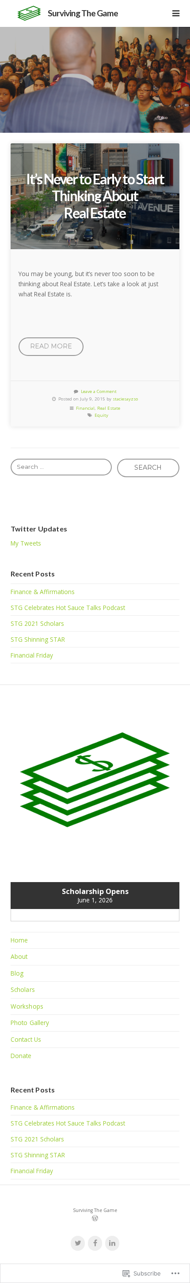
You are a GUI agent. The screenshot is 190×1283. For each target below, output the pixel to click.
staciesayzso (125, 399)
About (19, 956)
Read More (51, 346)
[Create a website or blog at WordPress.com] (95, 1219)
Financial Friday (32, 655)
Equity (101, 415)
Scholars (23, 989)
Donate (21, 1055)
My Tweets (26, 543)
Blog (17, 973)
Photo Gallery (30, 1022)
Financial (85, 408)
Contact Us (26, 1039)
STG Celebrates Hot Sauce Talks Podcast (68, 607)
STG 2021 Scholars (37, 623)
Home (19, 940)
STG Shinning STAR (38, 639)
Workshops (27, 1006)
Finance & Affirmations (43, 591)
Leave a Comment (99, 391)
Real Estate (108, 408)
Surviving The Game (83, 13)
